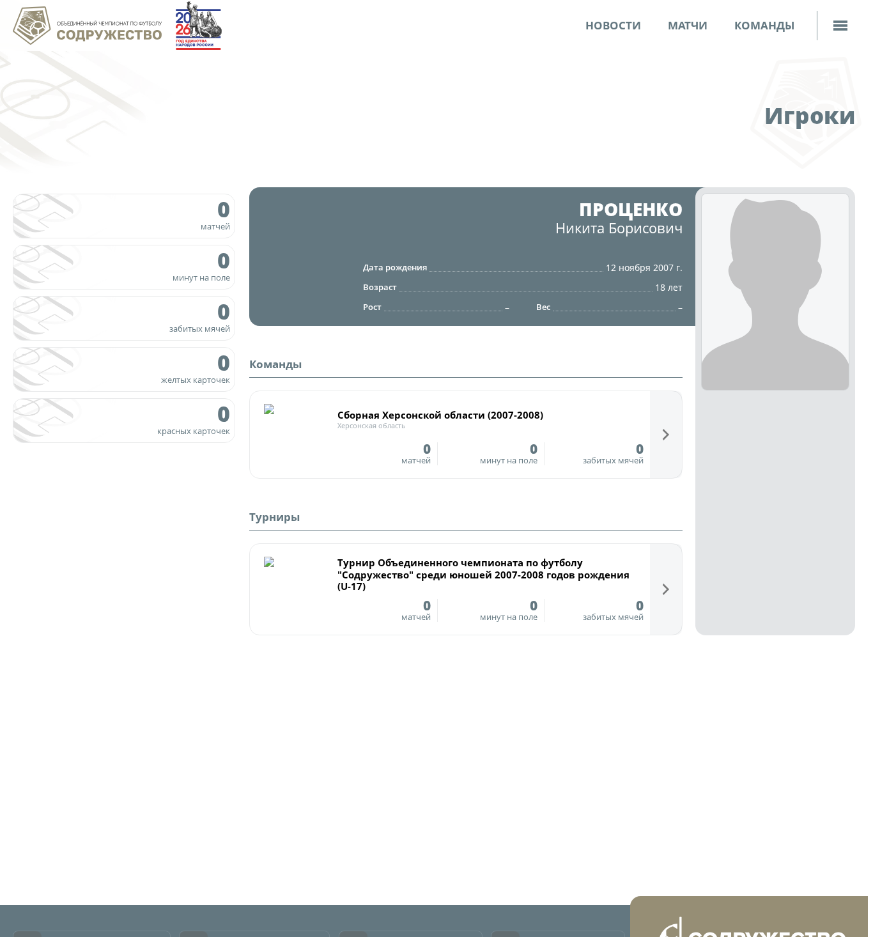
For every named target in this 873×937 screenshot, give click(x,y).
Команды (764, 25)
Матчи (687, 25)
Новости (613, 25)
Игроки (809, 115)
